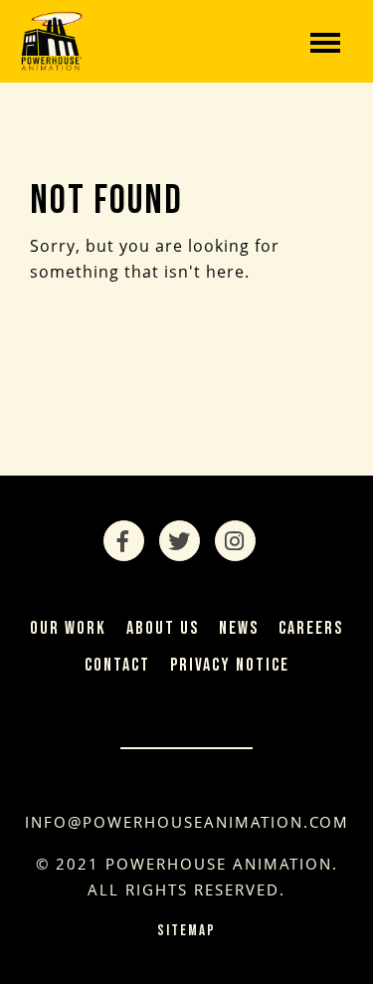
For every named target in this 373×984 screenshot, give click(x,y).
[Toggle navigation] (325, 41)
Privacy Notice (229, 665)
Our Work (68, 628)
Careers (311, 628)
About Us (162, 628)
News (239, 628)
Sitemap (186, 930)
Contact (117, 665)
